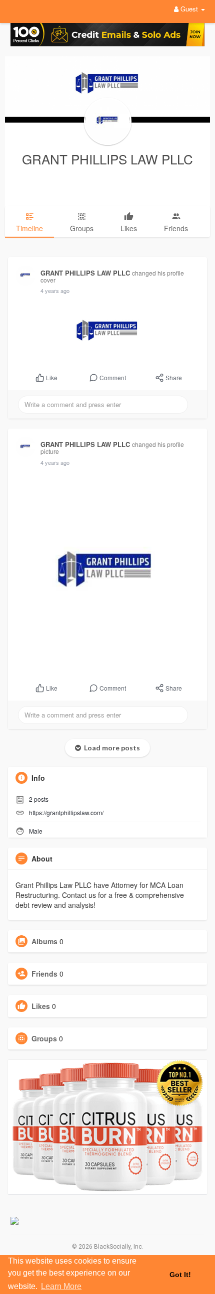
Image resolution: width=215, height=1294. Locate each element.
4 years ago (55, 290)
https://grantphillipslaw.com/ (66, 812)
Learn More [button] (61, 1286)
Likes (41, 1006)
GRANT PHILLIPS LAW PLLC (107, 158)
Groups (44, 1038)
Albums (45, 941)
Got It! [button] (180, 1275)
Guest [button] (189, 8)
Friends (45, 974)
